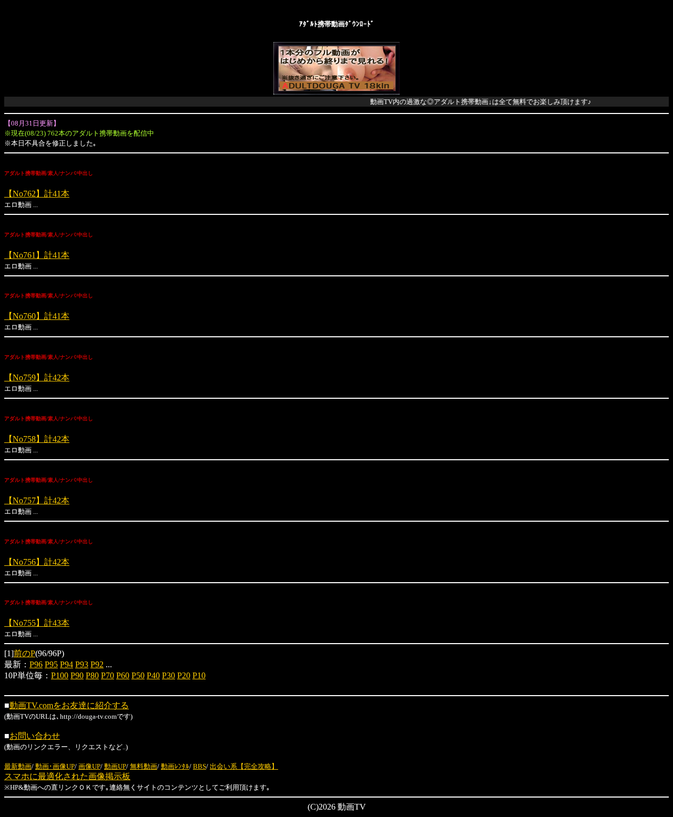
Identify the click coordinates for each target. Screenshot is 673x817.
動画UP (115, 766)
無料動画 (143, 766)
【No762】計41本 (36, 193)
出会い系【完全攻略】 (244, 766)
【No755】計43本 (36, 622)
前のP (24, 653)
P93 (81, 664)
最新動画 (18, 766)
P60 (122, 675)
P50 (138, 675)
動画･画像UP (55, 766)
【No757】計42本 (36, 500)
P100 (59, 675)
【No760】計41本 (36, 316)
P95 (51, 664)
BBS (199, 766)
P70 (107, 675)
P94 (66, 664)
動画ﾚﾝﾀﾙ (175, 766)
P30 (168, 675)
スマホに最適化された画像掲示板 (67, 776)
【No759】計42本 (36, 377)
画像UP (89, 766)
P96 (36, 664)
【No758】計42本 (36, 439)
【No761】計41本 (36, 255)
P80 (92, 675)
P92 (97, 664)
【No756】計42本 (36, 561)
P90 (77, 675)
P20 (183, 675)
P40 (153, 675)
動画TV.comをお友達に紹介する (69, 705)
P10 (199, 675)
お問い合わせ (34, 735)
